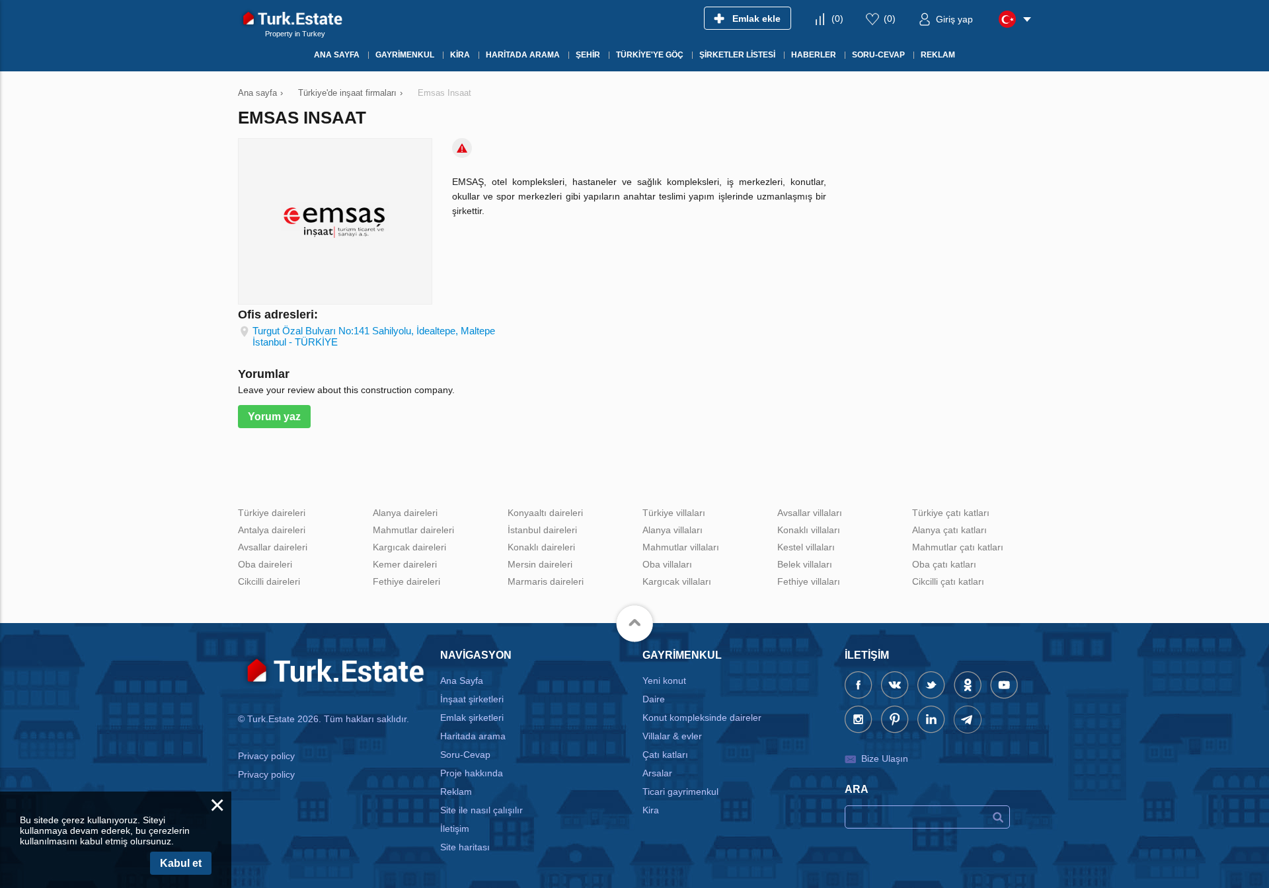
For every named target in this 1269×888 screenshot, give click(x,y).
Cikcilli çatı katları (948, 581)
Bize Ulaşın (884, 758)
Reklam (456, 791)
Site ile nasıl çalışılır (481, 810)
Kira (650, 810)
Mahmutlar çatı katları (957, 547)
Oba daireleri (265, 564)
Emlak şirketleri (472, 717)
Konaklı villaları (808, 530)
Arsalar (657, 773)
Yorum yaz (274, 416)
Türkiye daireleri (271, 512)
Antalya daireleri (271, 530)
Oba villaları (667, 564)
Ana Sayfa (461, 680)
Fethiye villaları (808, 581)
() (837, 18)
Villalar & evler (672, 736)
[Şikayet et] (462, 148)
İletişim (454, 828)
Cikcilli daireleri (269, 581)
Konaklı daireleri (541, 547)
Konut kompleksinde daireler (701, 717)
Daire (653, 699)
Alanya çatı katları (949, 530)
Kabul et (181, 863)
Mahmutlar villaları (680, 547)
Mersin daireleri (540, 564)
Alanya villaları (672, 530)
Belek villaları (804, 564)
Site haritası (465, 847)
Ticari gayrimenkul (680, 791)
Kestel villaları (806, 547)
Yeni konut (664, 680)
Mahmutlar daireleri (413, 530)
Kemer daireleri (405, 564)
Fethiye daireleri (406, 581)
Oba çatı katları (944, 564)
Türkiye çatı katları (950, 512)
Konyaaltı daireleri (545, 512)
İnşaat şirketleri (472, 699)
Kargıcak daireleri (409, 547)
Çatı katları (665, 754)
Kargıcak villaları (676, 581)
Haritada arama (473, 736)
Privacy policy (266, 756)
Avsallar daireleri (272, 547)
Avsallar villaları (809, 512)
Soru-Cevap (465, 754)
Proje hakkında (471, 773)
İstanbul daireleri (542, 530)
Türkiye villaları (673, 512)
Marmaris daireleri (546, 581)
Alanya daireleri (405, 512)
